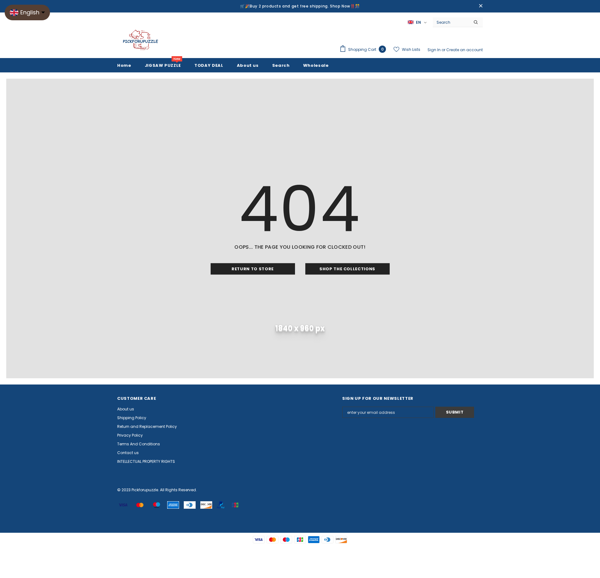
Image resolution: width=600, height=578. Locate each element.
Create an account (464, 49)
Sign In (435, 49)
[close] (481, 6)
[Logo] (140, 40)
